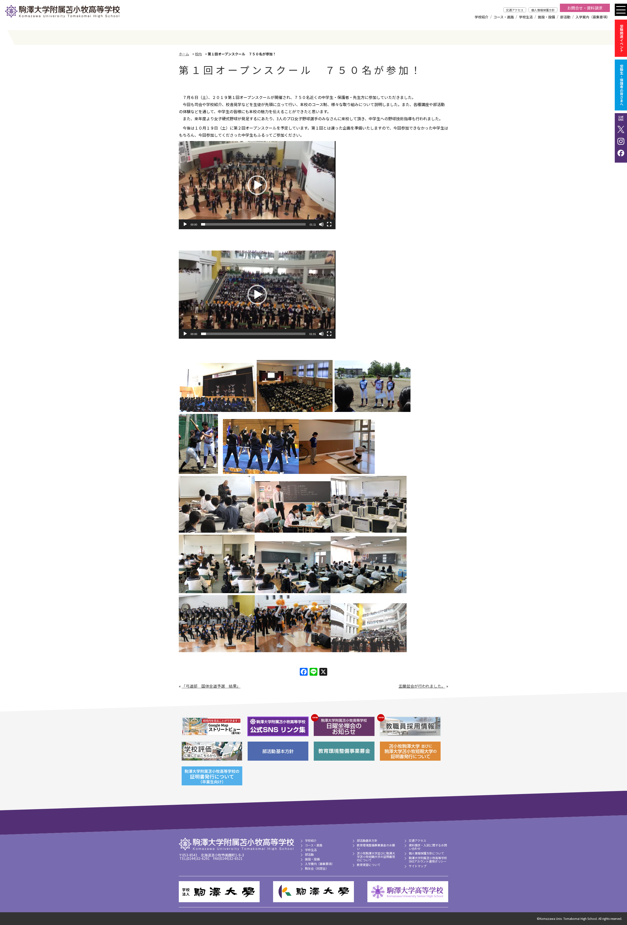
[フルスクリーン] (329, 224)
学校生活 (526, 17)
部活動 (565, 17)
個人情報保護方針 (543, 10)
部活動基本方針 (367, 840)
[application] (257, 185)
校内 (198, 53)
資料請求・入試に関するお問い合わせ (428, 847)
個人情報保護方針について (426, 853)
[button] (257, 185)
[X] (323, 672)
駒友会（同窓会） (316, 868)
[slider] (253, 224)
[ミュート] (321, 224)
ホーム (184, 53)
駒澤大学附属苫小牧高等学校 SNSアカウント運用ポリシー (428, 859)
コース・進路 (504, 17)
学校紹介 (481, 17)
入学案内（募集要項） (593, 17)
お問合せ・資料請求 (585, 8)
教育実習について (368, 865)
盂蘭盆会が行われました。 (421, 686)
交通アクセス (514, 10)
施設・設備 (546, 17)
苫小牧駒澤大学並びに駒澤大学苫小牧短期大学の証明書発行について (376, 856)
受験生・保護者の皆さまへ (621, 85)
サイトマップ (417, 866)
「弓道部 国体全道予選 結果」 (211, 686)
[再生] (185, 224)
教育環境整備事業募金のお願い (376, 847)
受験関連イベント (621, 38)
